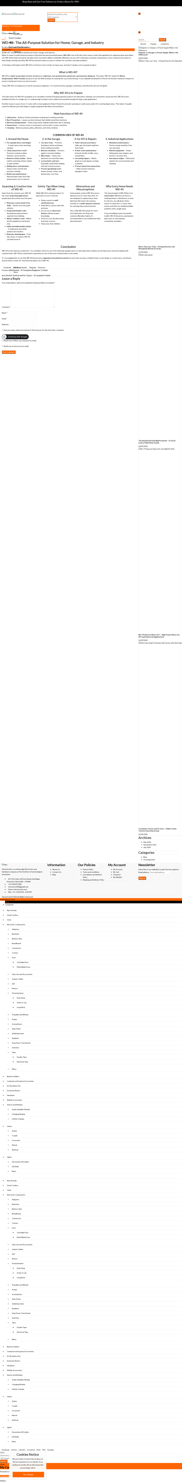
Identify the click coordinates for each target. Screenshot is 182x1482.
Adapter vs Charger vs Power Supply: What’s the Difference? (158, 54)
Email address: (143, 872)
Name (5, 313)
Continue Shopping (7, 1476)
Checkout (117, 875)
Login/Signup (5, 899)
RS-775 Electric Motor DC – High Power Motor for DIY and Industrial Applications (159, 636)
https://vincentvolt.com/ (17, 889)
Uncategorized (149, 860)
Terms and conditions (91, 872)
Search (51, 20)
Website (5, 324)
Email (4, 319)
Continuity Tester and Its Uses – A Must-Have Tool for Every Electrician (157, 830)
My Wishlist (117, 877)
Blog (3, 39)
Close (13, 899)
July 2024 (147, 847)
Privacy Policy (88, 869)
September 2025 (149, 845)
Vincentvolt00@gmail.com (18, 887)
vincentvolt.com (10, 47)
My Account (117, 869)
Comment (6, 307)
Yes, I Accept (28, 1474)
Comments (165, 44)
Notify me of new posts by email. (16, 346)
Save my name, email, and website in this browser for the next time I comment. (34, 330)
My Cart (116, 872)
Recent (143, 44)
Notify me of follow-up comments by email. (20, 341)
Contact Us (56, 872)
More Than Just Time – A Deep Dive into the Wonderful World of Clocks (157, 248)
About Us (56, 869)
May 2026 (147, 842)
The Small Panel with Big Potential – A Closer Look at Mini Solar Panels (157, 442)
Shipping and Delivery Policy (93, 880)
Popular (153, 44)
